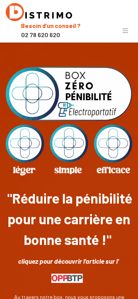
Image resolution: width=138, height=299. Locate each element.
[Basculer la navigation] (125, 30)
